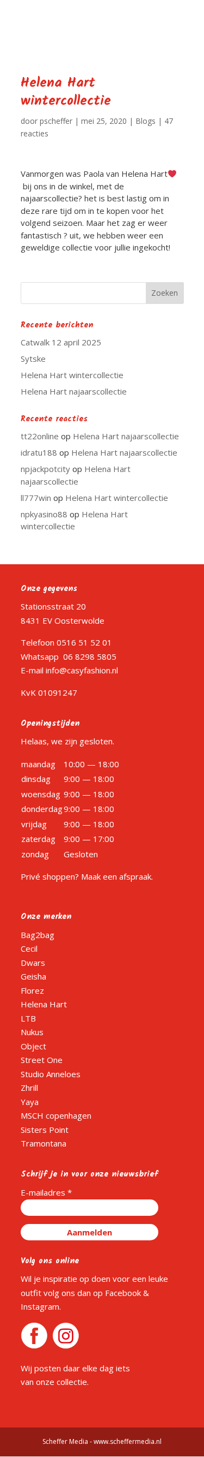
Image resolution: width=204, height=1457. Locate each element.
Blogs (145, 121)
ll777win (36, 497)
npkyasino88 (44, 514)
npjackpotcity (45, 468)
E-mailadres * (46, 1192)
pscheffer (56, 121)
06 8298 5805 (89, 656)
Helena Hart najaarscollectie (74, 391)
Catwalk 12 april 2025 (61, 342)
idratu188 (39, 452)
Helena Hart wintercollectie (72, 374)
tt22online (40, 436)
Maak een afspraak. (117, 876)
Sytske (33, 358)
